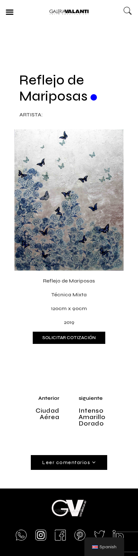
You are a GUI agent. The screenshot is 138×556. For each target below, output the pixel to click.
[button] (9, 11)
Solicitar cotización (69, 337)
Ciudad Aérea (47, 414)
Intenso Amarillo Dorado (92, 417)
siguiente (91, 398)
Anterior (48, 398)
